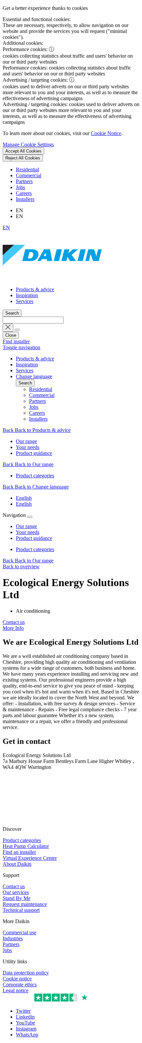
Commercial (28, 175)
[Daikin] (52, 278)
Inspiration (27, 295)
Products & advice (35, 289)
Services (24, 301)
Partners (24, 181)
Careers (24, 193)
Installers (25, 199)
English (24, 498)
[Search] (17, 330)
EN (6, 227)
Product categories (35, 549)
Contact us (14, 622)
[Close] (29, 517)
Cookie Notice (106, 133)
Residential (27, 169)
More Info (13, 628)
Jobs (20, 187)
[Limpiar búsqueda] (8, 328)
